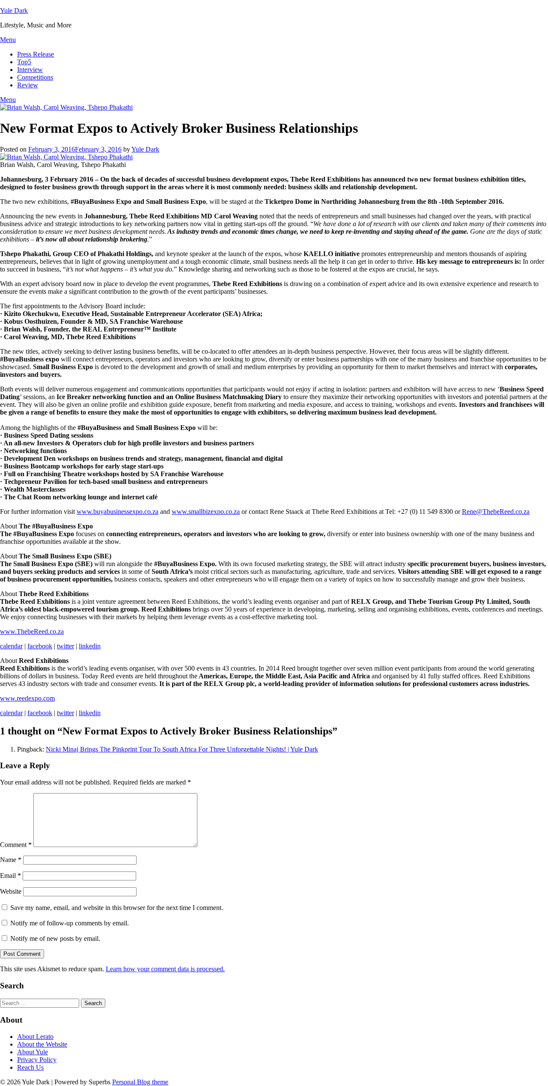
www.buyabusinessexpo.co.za (117, 511)
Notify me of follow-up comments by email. (69, 923)
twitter (65, 646)
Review (27, 85)
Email (10, 875)
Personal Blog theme (140, 1082)
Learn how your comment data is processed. (165, 969)
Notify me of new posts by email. (55, 938)
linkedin (90, 646)
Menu (8, 39)
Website (10, 891)
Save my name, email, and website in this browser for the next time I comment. (116, 907)
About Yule (32, 1052)
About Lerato (35, 1036)
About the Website (42, 1044)
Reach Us (30, 1067)
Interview (30, 69)
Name (10, 859)
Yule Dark (14, 10)
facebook (39, 646)
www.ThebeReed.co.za (32, 631)
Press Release (35, 54)
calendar (11, 646)
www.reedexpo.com (27, 698)
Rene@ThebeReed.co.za (496, 511)
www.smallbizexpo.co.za (206, 511)
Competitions (35, 77)
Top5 (24, 62)
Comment (16, 844)
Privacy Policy (37, 1059)
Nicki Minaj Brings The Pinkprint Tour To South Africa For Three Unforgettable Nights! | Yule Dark (182, 749)
